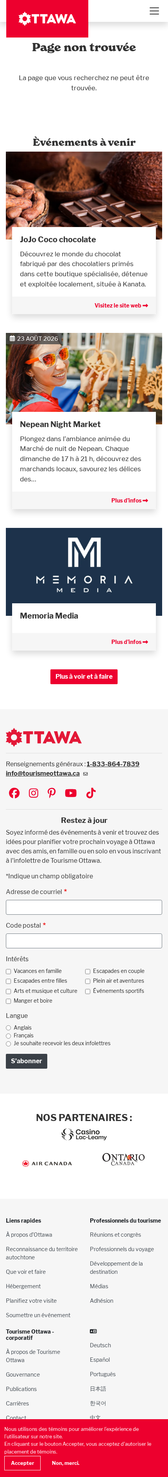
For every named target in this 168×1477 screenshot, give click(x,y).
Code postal (23, 925)
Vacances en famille (38, 971)
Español (100, 1359)
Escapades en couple (119, 971)
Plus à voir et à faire (84, 676)
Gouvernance (23, 1374)
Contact (16, 1417)
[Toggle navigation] (154, 11)
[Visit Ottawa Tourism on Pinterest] (52, 794)
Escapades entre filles (40, 981)
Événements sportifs (118, 991)
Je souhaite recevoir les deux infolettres (62, 1043)
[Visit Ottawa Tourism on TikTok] (91, 794)
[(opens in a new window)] (84, 195)
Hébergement (23, 1286)
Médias (99, 1286)
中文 (95, 1417)
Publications (21, 1389)
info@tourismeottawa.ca (43, 773)
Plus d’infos (127, 500)
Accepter (22, 1463)
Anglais (23, 1028)
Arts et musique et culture (45, 991)
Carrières (17, 1403)
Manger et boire (33, 1001)
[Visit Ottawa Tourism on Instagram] (33, 794)
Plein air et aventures (118, 981)
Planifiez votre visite (31, 1300)
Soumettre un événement (38, 1315)
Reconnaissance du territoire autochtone (42, 1253)
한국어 (98, 1403)
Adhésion (101, 1300)
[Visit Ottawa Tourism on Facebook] (14, 794)
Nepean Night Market (60, 424)
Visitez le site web (119, 305)
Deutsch (100, 1345)
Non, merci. (65, 1463)
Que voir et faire (26, 1271)
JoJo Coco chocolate (58, 239)
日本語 (98, 1388)
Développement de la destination (116, 1267)
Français (24, 1035)
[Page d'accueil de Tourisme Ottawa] (47, 19)
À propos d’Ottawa (29, 1234)
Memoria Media (49, 615)
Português (103, 1374)
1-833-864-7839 (113, 764)
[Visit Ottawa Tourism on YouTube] (71, 794)
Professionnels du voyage (122, 1249)
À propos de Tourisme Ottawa (33, 1355)
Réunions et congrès (115, 1234)
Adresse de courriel (34, 892)
